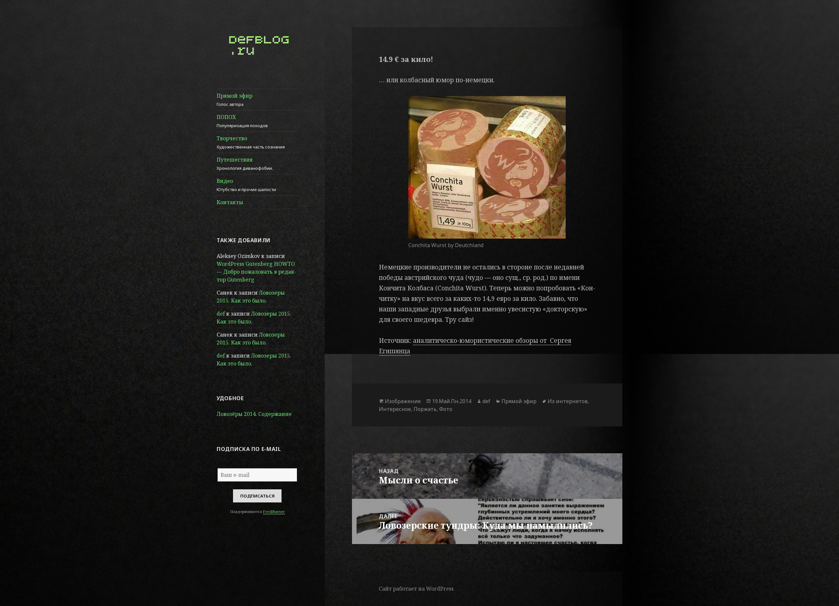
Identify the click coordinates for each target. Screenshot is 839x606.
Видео (246, 184)
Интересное (395, 409)
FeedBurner (274, 511)
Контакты (230, 202)
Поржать (425, 409)
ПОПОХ (242, 120)
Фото (445, 409)
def (221, 313)
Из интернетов (568, 401)
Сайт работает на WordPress (416, 588)
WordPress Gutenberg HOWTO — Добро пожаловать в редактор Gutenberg (256, 271)
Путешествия (245, 163)
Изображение (403, 401)
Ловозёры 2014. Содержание (254, 414)
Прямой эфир (234, 99)
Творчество (251, 142)
